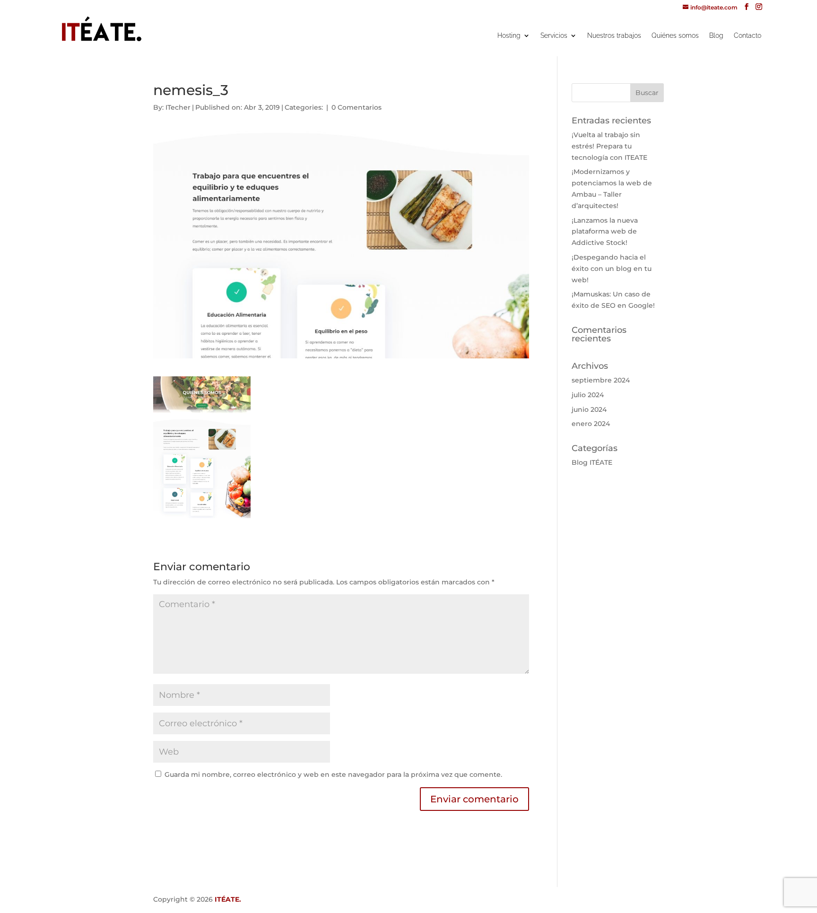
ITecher (178, 107)
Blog (716, 35)
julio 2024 (588, 395)
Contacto (747, 35)
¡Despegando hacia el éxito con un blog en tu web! (612, 268)
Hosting (509, 35)
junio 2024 (589, 409)
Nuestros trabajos (614, 35)
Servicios (553, 35)
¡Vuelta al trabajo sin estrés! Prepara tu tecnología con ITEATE (609, 146)
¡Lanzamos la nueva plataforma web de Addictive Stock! (605, 231)
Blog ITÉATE (592, 462)
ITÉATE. (228, 899)
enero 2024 (591, 423)
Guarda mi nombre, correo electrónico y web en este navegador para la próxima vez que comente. (333, 774)
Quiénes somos (675, 35)
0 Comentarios (356, 107)
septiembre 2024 (601, 380)
